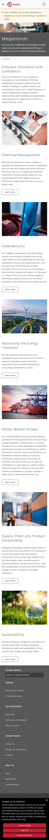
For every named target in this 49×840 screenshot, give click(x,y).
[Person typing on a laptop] (24, 219)
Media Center (10, 779)
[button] (3, 4)
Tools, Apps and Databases (16, 720)
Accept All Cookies (24, 835)
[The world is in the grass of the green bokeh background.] (24, 608)
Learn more (10, 192)
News (7, 773)
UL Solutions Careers (13, 696)
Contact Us (9, 744)
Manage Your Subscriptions (16, 749)
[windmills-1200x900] (24, 316)
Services (7, 59)
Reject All (24, 830)
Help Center (10, 714)
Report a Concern (12, 726)
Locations (9, 755)
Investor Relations (12, 784)
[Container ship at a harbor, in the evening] (24, 402)
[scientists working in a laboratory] (24, 128)
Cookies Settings (24, 825)
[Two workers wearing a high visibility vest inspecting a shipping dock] (24, 509)
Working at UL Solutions (14, 690)
